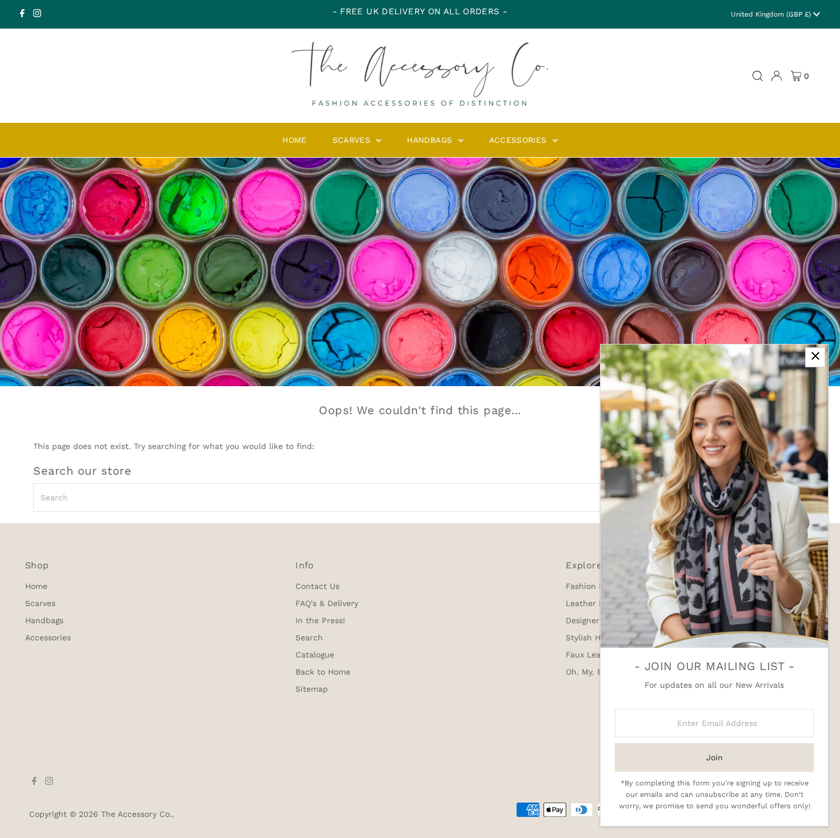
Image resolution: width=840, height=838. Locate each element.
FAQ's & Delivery (326, 603)
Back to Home (322, 671)
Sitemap (311, 688)
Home (36, 586)
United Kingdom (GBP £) (772, 14)
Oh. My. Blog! (590, 671)
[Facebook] (22, 14)
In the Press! (320, 620)
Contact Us (317, 586)
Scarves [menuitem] (353, 140)
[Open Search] (758, 76)
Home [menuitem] (294, 140)
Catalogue (314, 654)
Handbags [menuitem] (431, 140)
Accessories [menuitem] (519, 140)
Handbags (44, 620)
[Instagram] (37, 14)
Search (309, 637)
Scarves (40, 603)
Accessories (48, 637)
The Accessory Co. (136, 814)
